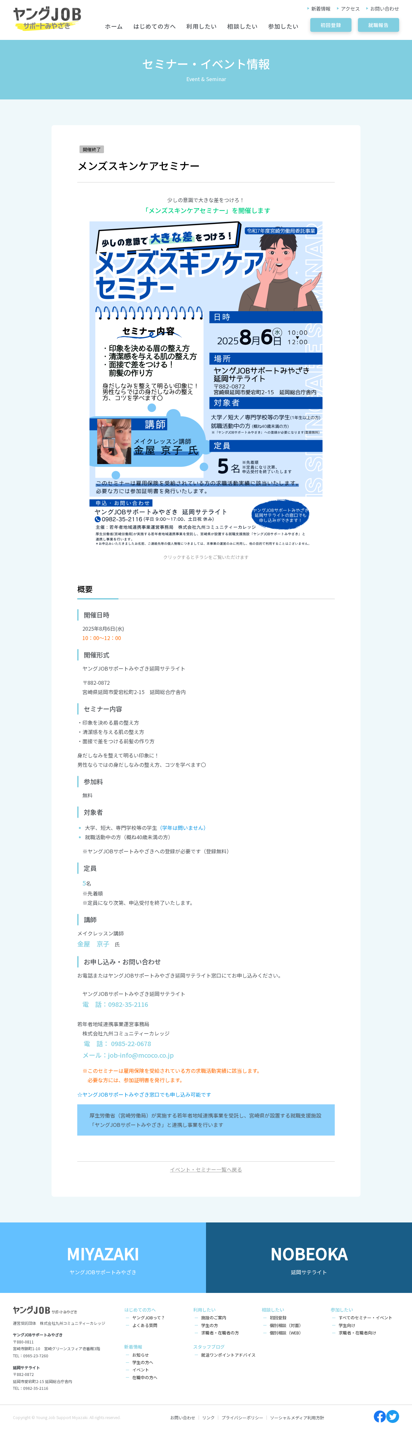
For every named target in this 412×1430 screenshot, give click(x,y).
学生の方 (209, 1325)
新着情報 (321, 8)
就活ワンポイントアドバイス (228, 1355)
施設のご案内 (213, 1317)
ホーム (114, 26)
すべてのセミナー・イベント (365, 1317)
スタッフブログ (209, 1346)
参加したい (283, 26)
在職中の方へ (144, 1377)
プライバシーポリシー (242, 1418)
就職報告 (378, 25)
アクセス (350, 8)
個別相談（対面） (286, 1325)
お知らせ (140, 1355)
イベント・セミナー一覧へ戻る (206, 1169)
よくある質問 (144, 1325)
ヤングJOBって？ (148, 1317)
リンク (208, 1418)
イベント (140, 1370)
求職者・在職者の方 (220, 1333)
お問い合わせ (384, 8)
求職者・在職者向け (357, 1333)
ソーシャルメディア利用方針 (297, 1418)
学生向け (347, 1325)
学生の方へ (142, 1362)
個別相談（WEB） (286, 1333)
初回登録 (331, 25)
